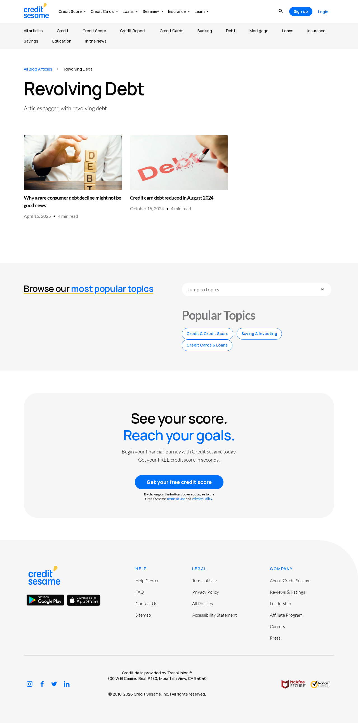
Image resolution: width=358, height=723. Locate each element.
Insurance (316, 30)
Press (275, 638)
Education (61, 41)
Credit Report (133, 30)
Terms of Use (175, 499)
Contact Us (146, 603)
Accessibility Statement (214, 615)
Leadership (280, 603)
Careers (277, 626)
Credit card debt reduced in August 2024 (171, 198)
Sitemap (143, 615)
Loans (287, 30)
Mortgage (258, 30)
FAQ (139, 592)
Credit (63, 30)
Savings (31, 41)
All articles (33, 30)
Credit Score (94, 30)
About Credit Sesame (290, 580)
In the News (96, 41)
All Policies (202, 603)
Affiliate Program (286, 615)
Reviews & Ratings (287, 592)
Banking (204, 30)
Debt (230, 30)
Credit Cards (171, 30)
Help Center (147, 580)
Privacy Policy (202, 499)
